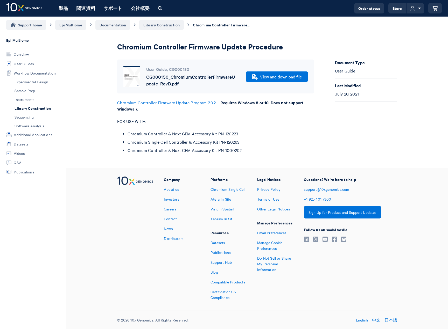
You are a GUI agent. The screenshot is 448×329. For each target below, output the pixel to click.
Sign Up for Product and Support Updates (342, 212)
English (362, 320)
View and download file (281, 76)
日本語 (390, 320)
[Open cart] (435, 8)
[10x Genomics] (135, 238)
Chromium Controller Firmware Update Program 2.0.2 (166, 102)
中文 (376, 320)
